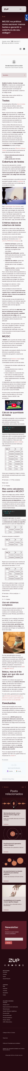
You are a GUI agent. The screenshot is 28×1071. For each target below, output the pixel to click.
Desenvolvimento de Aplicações (10, 1006)
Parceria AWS (6, 1013)
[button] (24, 75)
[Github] (15, 965)
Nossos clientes (6, 1019)
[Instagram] (20, 49)
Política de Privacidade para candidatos (11, 1043)
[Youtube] (12, 965)
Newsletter (5, 992)
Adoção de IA (6, 1004)
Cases (4, 994)
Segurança (5, 1038)
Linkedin (12, 755)
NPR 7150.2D (10, 668)
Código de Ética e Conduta (9, 1032)
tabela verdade (19, 442)
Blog (4, 986)
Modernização (6, 1009)
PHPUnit (9, 241)
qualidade (21, 181)
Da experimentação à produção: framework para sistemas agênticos (13, 872)
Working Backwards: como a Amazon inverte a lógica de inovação (12, 814)
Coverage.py (16, 241)
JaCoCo (4, 241)
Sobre (4, 976)
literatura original (15, 358)
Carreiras (5, 972)
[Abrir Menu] (20, 9)
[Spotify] (19, 965)
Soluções (5, 1002)
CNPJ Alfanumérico (7, 1021)
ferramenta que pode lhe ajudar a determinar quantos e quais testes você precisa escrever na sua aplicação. (12, 697)
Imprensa (5, 988)
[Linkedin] (24, 49)
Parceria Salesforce (7, 1017)
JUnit (19, 239)
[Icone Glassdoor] (23, 965)
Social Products (6, 978)
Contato (5, 974)
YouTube (5, 990)
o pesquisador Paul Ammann (12, 206)
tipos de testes (21, 104)
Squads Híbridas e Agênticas (10, 1011)
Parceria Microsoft (7, 1015)
